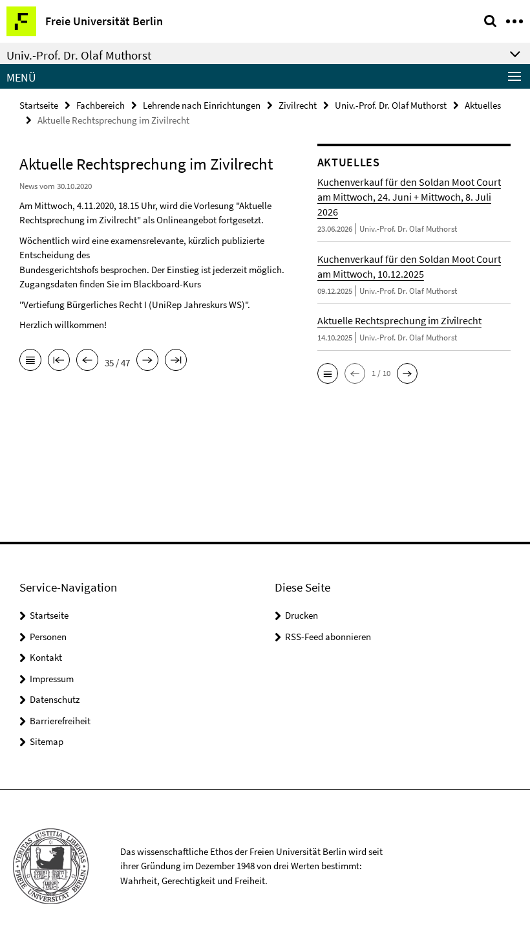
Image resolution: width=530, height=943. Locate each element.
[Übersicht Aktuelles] (30, 361)
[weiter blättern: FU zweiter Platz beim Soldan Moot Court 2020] (147, 361)
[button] (327, 373)
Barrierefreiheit (60, 721)
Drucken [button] (301, 615)
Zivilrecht (298, 105)
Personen (48, 636)
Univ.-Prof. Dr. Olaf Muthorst (391, 105)
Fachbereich (100, 105)
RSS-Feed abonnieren (328, 636)
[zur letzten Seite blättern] (176, 361)
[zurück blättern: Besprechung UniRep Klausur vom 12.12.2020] (87, 361)
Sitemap (46, 741)
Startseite (38, 105)
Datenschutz (55, 699)
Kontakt (46, 657)
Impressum (52, 678)
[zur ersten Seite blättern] (59, 361)
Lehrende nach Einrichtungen (201, 105)
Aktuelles (483, 105)
